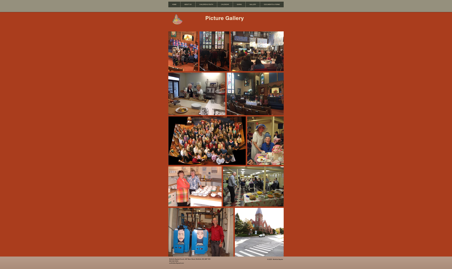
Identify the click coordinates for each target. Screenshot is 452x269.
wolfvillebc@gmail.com (176, 263)
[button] (187, 4)
